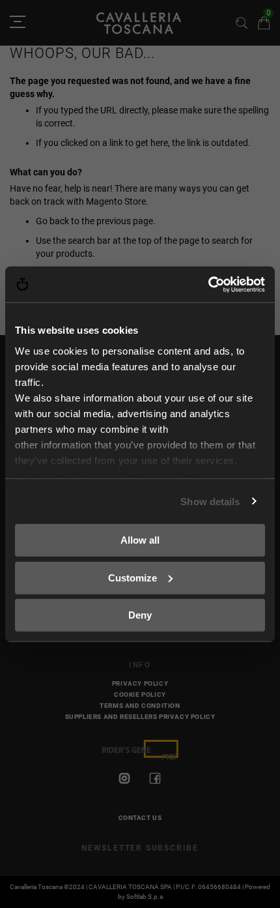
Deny (140, 615)
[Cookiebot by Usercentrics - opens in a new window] (208, 284)
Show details (210, 500)
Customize (132, 577)
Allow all (140, 540)
